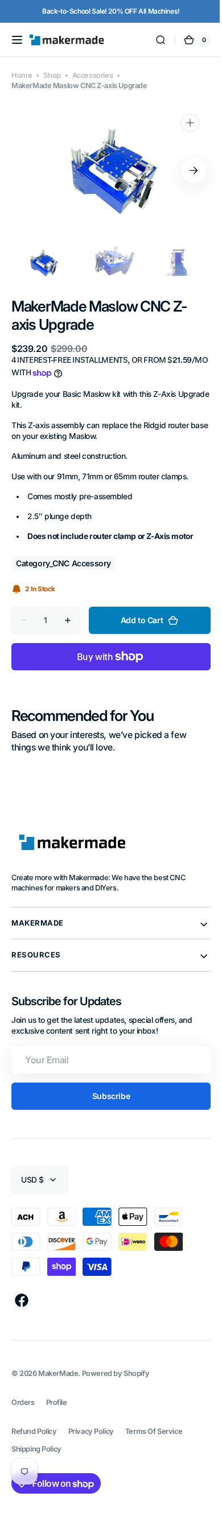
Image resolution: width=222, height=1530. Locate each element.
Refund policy (34, 1431)
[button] (17, 39)
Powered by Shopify (116, 1373)
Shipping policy (36, 1449)
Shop (51, 75)
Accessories (92, 75)
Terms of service (153, 1431)
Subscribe (106, 1096)
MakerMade (58, 1373)
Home (21, 75)
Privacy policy (91, 1431)
